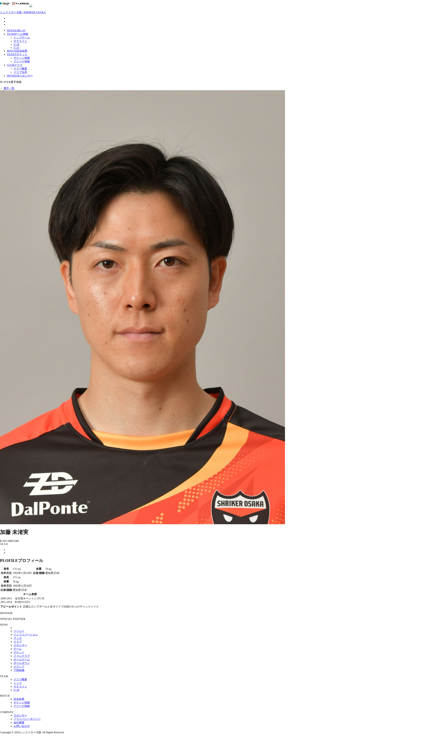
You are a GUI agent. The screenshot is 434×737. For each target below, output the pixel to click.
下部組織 (19, 670)
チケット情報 (22, 57)
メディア (19, 666)
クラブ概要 (20, 68)
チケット (19, 652)
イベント (19, 631)
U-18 (16, 44)
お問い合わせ (22, 726)
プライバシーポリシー (27, 719)
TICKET (17, 54)
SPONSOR (20, 75)
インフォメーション (26, 634)
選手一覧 (9, 88)
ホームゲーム (22, 659)
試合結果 (19, 698)
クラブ (18, 641)
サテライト (20, 41)
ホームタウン (22, 663)
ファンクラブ (22, 655)
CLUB (14, 65)
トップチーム (22, 37)
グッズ (18, 638)
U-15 (16, 47)
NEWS (16, 30)
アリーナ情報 (22, 61)
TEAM (17, 34)
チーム (18, 648)
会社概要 (19, 722)
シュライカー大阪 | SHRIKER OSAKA (23, 12)
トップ (18, 683)
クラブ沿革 (20, 72)
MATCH (17, 50)
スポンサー (20, 645)
